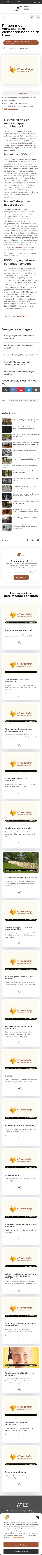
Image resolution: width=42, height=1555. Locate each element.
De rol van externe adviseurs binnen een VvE (25, 479)
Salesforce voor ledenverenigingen (25, 450)
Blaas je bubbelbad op (15, 1472)
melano (21, 400)
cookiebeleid (18, 1537)
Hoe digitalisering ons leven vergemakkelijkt (18, 928)
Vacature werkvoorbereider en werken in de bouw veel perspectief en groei (26, 420)
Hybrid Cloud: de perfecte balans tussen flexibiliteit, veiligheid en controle (24, 428)
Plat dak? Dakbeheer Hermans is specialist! (21, 1225)
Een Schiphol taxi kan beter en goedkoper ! (19, 1374)
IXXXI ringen (9, 285)
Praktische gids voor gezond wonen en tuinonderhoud (25, 471)
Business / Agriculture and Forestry (21, 622)
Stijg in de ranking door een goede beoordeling (18, 730)
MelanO (18, 145)
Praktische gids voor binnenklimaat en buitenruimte (26, 435)
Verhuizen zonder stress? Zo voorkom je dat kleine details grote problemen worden (26, 444)
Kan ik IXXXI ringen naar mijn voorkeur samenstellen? (21, 363)
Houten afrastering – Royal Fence (21, 878)
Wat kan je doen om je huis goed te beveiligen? (20, 1324)
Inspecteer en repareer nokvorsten (16, 1424)
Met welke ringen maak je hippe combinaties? (20, 98)
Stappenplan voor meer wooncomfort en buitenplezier (26, 502)
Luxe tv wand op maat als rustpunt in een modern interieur (19, 466)
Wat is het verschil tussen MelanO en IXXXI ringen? (21, 346)
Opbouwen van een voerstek (19, 630)
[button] (37, 1517)
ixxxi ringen (14, 400)
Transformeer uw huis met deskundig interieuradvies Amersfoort (26, 494)
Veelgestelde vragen (11, 109)
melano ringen (30, 400)
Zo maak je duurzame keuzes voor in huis (19, 1027)
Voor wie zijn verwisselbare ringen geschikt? (21, 372)
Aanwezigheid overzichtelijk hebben (19, 978)
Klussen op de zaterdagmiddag (20, 1125)
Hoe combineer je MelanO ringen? (21, 355)
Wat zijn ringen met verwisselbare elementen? (21, 336)
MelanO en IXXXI (9, 100)
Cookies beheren (21, 1551)
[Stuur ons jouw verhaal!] (21, 553)
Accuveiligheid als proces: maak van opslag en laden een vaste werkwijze (25, 510)
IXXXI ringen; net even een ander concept (18, 106)
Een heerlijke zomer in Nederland (16, 780)
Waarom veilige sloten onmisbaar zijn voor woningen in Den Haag (26, 487)
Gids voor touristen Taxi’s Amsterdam (17, 681)
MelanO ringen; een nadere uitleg (15, 103)
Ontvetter (9, 1076)
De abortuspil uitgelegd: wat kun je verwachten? (25, 518)
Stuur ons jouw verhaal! (21, 561)
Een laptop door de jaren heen (19, 828)
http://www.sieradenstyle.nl (15, 316)
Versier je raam (12, 1175)
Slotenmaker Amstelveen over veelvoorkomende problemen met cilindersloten (25, 526)
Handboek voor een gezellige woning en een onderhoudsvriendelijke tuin (26, 458)
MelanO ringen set (12, 247)
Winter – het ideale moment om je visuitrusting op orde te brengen (20, 1276)
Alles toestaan (21, 1545)
